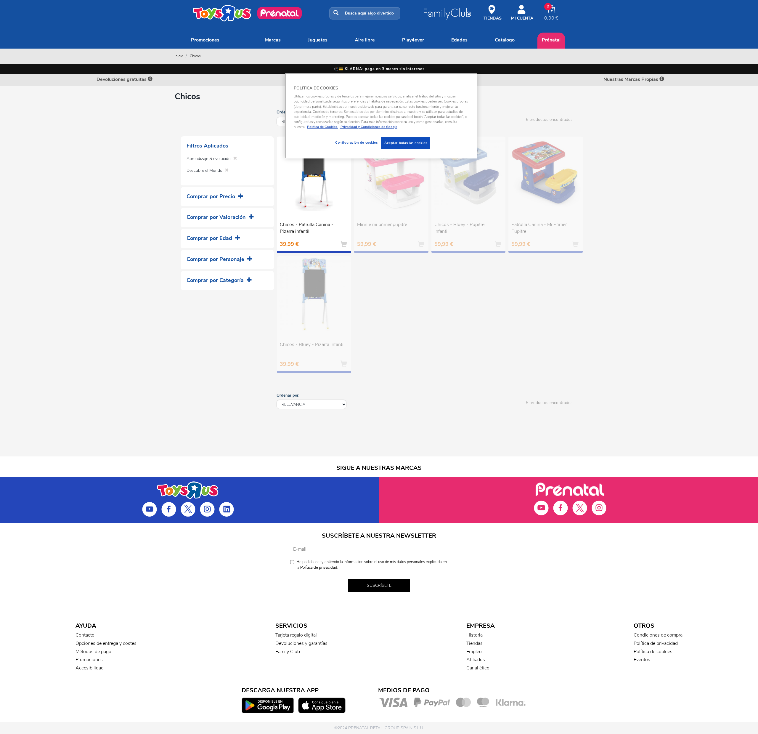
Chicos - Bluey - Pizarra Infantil (312, 344)
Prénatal (551, 40)
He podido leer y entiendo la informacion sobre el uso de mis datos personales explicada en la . (371, 564)
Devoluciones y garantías (301, 643)
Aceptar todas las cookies (405, 142)
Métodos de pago (93, 651)
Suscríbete (379, 585)
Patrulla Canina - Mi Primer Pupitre (539, 228)
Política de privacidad (318, 567)
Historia (474, 635)
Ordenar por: (288, 395)
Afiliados (475, 659)
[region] (381, 115)
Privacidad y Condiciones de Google (368, 126)
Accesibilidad (90, 668)
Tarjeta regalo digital (296, 635)
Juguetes (317, 40)
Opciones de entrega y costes (106, 643)
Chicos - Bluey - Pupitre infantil (459, 228)
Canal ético (477, 668)
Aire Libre (365, 40)
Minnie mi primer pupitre (382, 224)
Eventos (642, 659)
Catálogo (505, 40)
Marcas (273, 40)
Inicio (179, 56)
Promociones (205, 40)
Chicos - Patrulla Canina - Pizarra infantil (306, 228)
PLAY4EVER (413, 40)
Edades (459, 40)
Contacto (85, 635)
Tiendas (474, 643)
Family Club (287, 651)
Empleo (474, 651)
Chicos (195, 56)
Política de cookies (653, 651)
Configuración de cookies (356, 142)
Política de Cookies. (322, 126)
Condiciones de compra (658, 635)
